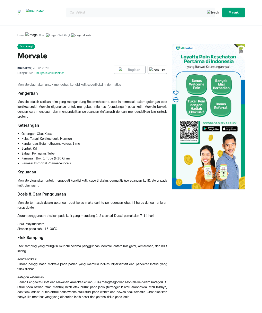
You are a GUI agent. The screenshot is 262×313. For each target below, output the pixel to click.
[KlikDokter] (43, 12)
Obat (41, 35)
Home (20, 35)
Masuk (234, 12)
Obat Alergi (64, 35)
